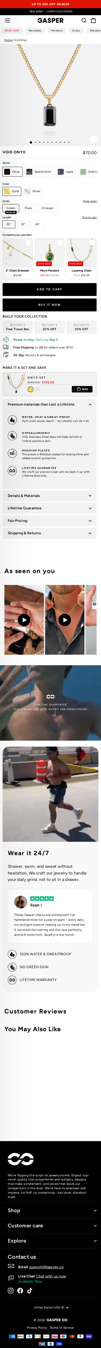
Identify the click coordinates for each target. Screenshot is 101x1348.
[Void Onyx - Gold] (63, 1116)
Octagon (47, 208)
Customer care (25, 1225)
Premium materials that (41, 404)
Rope (28, 208)
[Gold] (31, 389)
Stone (6, 162)
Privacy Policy (37, 1327)
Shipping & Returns (24, 533)
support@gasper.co (46, 1267)
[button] (18, 258)
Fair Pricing (17, 521)
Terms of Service (61, 1327)
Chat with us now (51, 1276)
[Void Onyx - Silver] (69, 1116)
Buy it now (49, 305)
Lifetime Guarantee (24, 508)
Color (6, 183)
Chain (50, 201)
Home (8, 40)
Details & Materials (24, 496)
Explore (17, 1241)
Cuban (10, 209)
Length (50, 217)
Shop (14, 1210)
